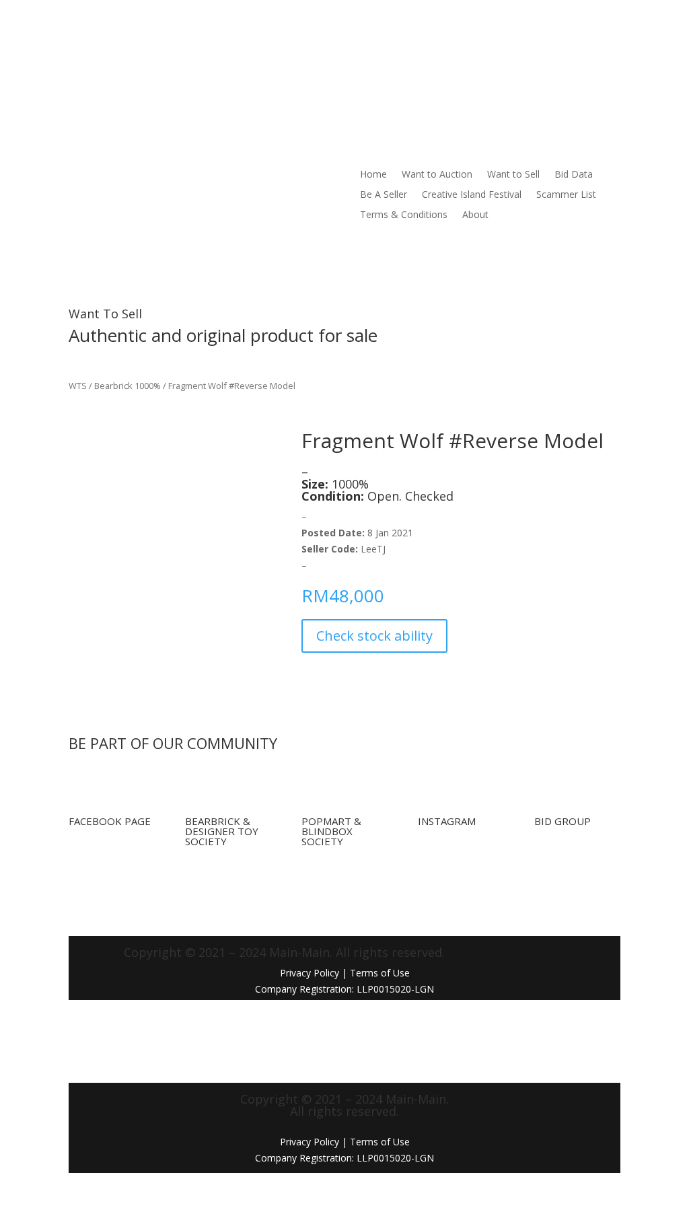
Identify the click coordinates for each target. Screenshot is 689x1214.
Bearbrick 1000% (127, 386)
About (518, 72)
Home (227, 51)
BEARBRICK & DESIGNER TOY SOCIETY (221, 831)
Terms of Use (380, 1141)
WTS (78, 386)
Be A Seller (485, 51)
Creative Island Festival (264, 72)
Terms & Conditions (447, 72)
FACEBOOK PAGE (110, 821)
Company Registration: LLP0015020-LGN (344, 1157)
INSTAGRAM (447, 821)
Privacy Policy (309, 972)
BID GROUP (562, 821)
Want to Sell (367, 51)
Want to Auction (291, 51)
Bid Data (427, 51)
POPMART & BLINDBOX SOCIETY (331, 831)
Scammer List (358, 72)
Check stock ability (374, 636)
